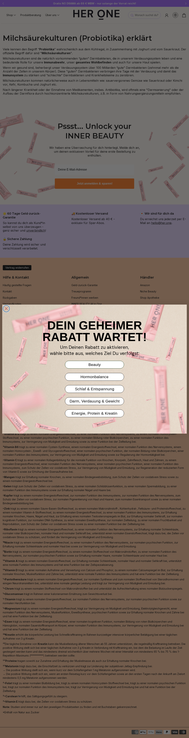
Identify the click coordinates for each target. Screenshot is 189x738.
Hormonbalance (94, 377)
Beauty (94, 364)
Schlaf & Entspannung (94, 389)
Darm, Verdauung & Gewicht (95, 401)
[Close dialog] (6, 308)
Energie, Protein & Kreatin (94, 413)
